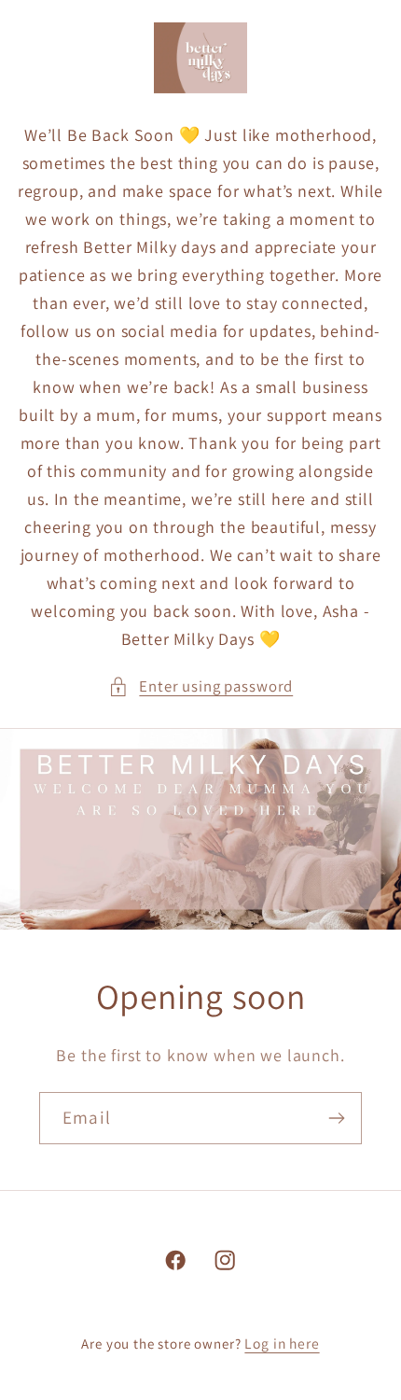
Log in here (281, 1343)
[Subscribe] (336, 1118)
